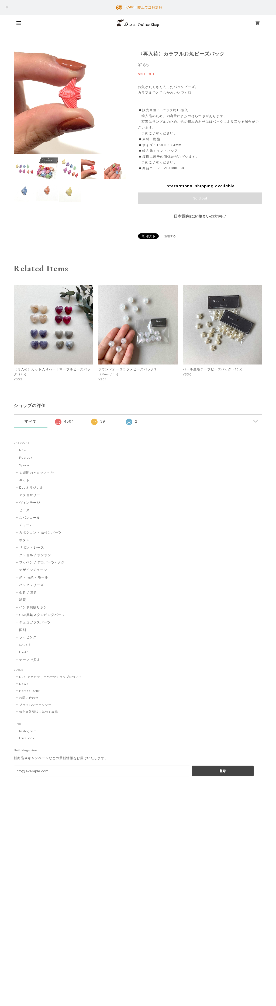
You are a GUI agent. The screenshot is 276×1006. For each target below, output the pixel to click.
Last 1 (24, 652)
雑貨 (22, 600)
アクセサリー (29, 495)
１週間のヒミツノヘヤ (36, 473)
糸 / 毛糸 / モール (33, 577)
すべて (31, 421)
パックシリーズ (31, 585)
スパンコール (29, 518)
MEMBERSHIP (29, 691)
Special (25, 465)
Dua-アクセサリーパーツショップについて (50, 677)
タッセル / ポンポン (35, 555)
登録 (222, 771)
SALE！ (25, 645)
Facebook (26, 738)
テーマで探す (29, 660)
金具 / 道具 (28, 592)
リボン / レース (31, 547)
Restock (26, 457)
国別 (22, 630)
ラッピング (28, 637)
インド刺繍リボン (33, 607)
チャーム (26, 525)
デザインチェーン (33, 570)
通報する (170, 236)
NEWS (24, 684)
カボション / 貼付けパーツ (40, 532)
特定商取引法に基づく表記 (38, 712)
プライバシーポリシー (35, 705)
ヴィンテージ (29, 502)
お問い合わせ (29, 698)
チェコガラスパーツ (35, 622)
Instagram (28, 731)
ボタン (24, 540)
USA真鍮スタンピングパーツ (42, 615)
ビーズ (24, 510)
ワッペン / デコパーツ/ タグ (41, 562)
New (22, 450)
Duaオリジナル (31, 487)
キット (24, 480)
